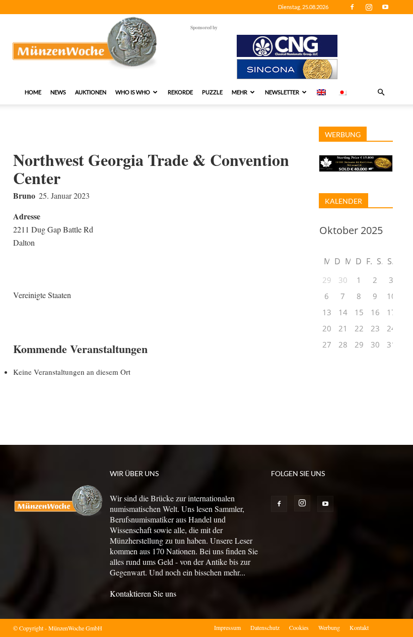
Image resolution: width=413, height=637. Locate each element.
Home (33, 92)
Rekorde (180, 92)
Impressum (227, 627)
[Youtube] (385, 7)
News (58, 92)
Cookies (299, 627)
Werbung (329, 627)
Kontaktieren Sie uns (143, 593)
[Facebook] (352, 7)
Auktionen (90, 92)
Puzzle (212, 92)
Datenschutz (265, 627)
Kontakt (359, 627)
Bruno (24, 195)
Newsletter (282, 92)
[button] (381, 92)
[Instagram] (368, 7)
